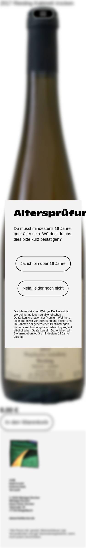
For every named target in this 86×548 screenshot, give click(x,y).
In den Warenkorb (26, 422)
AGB (12, 480)
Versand (14, 490)
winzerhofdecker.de (22, 518)
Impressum (16, 483)
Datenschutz (17, 486)
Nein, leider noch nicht (43, 288)
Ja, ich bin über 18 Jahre (43, 263)
